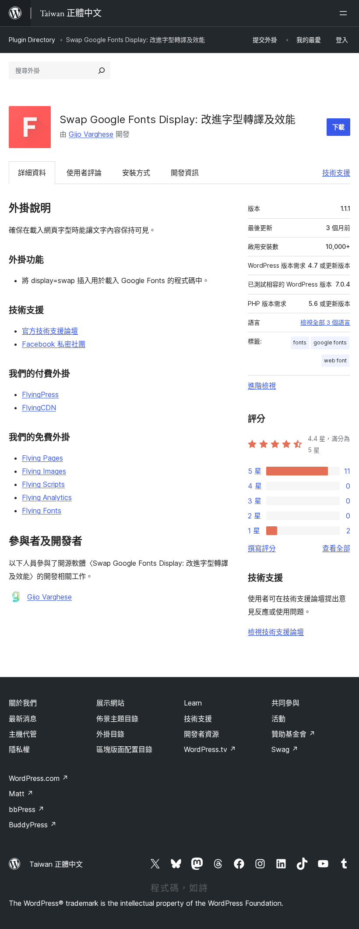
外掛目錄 (110, 734)
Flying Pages (42, 458)
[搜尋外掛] (101, 70)
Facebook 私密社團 (53, 344)
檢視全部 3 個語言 (325, 322)
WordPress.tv (210, 749)
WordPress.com (38, 778)
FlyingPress (40, 394)
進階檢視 (262, 385)
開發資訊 (185, 172)
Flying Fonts (41, 510)
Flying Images (44, 471)
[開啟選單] (345, 13)
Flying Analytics (47, 497)
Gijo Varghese (91, 134)
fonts (299, 342)
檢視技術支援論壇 (276, 632)
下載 (338, 127)
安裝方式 (136, 172)
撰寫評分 (262, 548)
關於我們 (23, 703)
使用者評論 (84, 172)
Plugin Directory (32, 39)
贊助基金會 (293, 734)
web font (335, 360)
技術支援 (336, 172)
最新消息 (23, 718)
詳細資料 (32, 172)
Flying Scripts (43, 484)
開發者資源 (201, 734)
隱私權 (19, 749)
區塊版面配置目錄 (124, 749)
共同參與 (285, 703)
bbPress (26, 809)
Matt (21, 793)
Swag (284, 749)
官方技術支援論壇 (50, 330)
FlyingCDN (39, 407)
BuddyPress (32, 824)
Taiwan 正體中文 (56, 864)
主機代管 (23, 734)
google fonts (330, 342)
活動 (278, 718)
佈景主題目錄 (117, 718)
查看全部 (336, 548)
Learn (193, 703)
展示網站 (110, 703)
